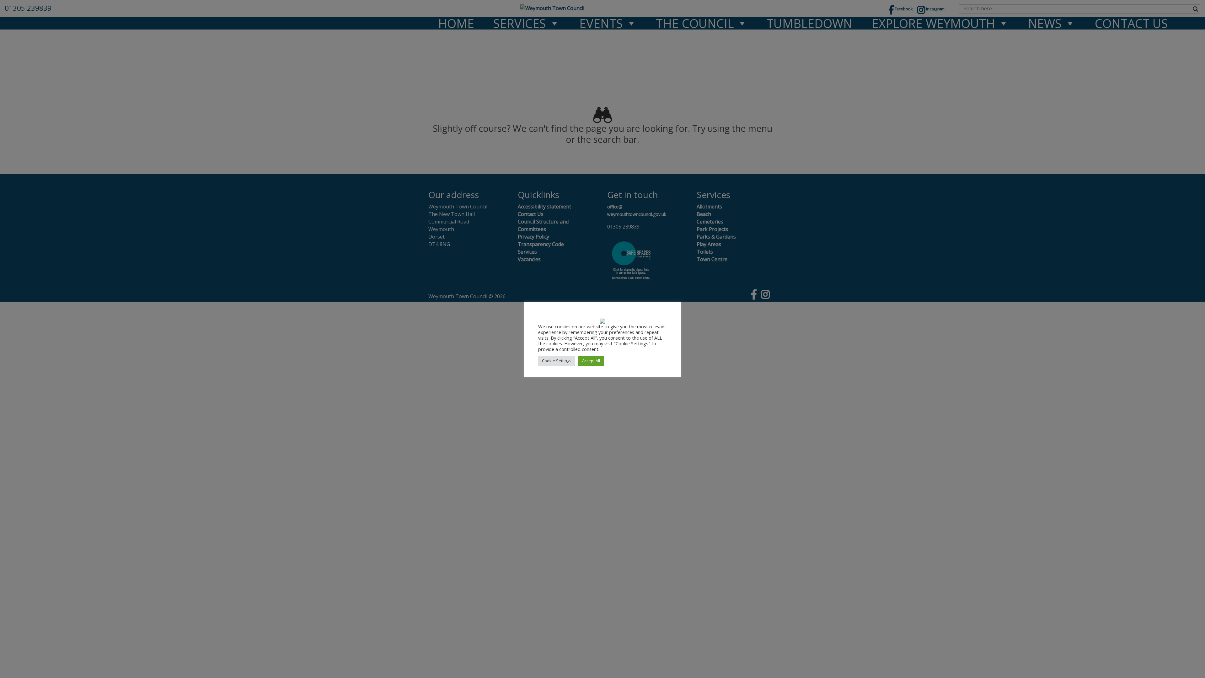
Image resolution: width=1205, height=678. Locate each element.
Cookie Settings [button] (556, 360)
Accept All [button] (591, 360)
